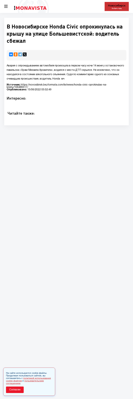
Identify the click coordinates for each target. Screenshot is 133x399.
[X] (25, 54)
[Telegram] (20, 54)
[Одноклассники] (16, 54)
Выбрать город (117, 8)
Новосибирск (117, 5)
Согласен (14, 390)
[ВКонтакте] (11, 54)
